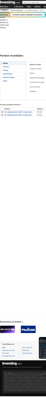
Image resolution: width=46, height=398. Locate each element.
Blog (3, 347)
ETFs (42, 10)
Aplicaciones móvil (8, 350)
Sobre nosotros (27, 347)
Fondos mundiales (16, 10)
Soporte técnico (27, 353)
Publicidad (25, 350)
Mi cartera (19, 7)
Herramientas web (8, 356)
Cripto (29, 7)
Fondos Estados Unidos (10, 105)
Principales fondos (31, 10)
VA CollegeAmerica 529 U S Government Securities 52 (18, 112)
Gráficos (37, 7)
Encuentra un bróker (11, 322)
